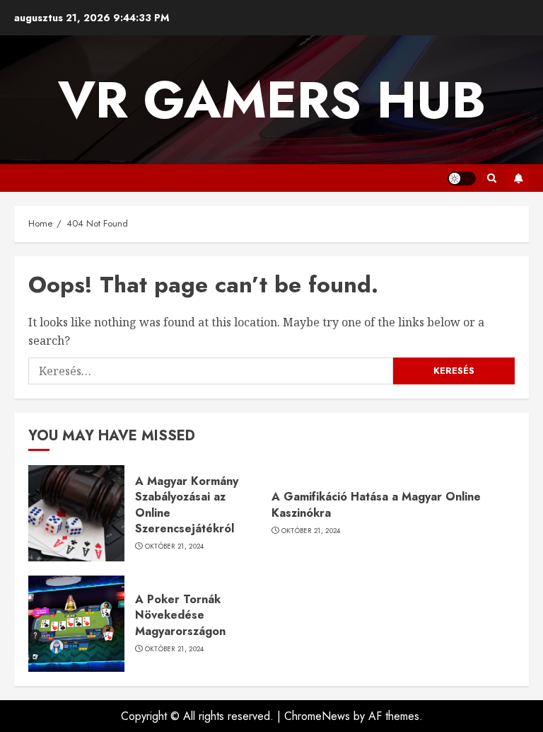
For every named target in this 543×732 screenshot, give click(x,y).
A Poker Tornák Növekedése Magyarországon (180, 615)
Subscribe (518, 178)
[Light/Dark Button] (462, 178)
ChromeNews (317, 716)
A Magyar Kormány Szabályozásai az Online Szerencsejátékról (186, 505)
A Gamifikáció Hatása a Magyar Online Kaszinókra (376, 504)
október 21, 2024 (174, 546)
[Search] (492, 178)
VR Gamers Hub (272, 100)
